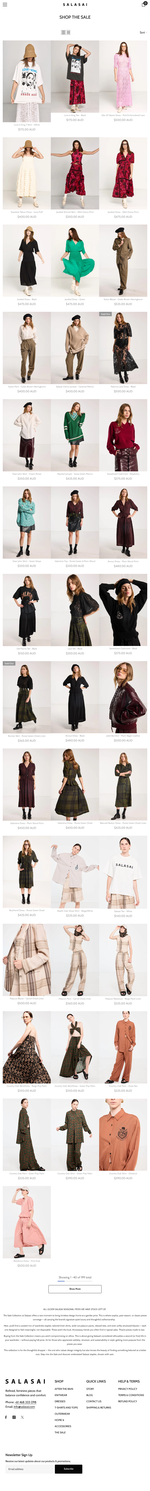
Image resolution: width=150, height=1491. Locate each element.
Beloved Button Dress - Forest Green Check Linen (123, 823)
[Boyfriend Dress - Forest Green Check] (27, 872)
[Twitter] (22, 1417)
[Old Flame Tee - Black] (27, 610)
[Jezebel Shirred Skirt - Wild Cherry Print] (75, 173)
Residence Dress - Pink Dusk (27, 1261)
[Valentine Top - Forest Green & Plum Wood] (75, 522)
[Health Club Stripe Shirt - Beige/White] (75, 872)
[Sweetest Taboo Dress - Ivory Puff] (27, 173)
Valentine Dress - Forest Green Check (75, 823)
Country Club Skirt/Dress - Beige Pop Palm (27, 1086)
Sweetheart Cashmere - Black (123, 648)
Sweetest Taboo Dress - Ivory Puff (27, 212)
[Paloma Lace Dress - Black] (123, 348)
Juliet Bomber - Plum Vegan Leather (123, 735)
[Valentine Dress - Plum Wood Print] (27, 784)
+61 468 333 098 (25, 1402)
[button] (63, 32)
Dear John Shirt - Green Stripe (27, 561)
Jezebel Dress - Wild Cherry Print (123, 212)
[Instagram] (14, 1417)
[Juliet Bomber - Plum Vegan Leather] (123, 697)
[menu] (5, 4)
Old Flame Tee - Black (27, 648)
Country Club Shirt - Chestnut (123, 1173)
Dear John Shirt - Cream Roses (26, 473)
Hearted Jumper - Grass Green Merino (75, 473)
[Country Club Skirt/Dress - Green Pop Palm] (75, 1047)
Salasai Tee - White (123, 911)
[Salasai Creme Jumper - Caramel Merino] (75, 348)
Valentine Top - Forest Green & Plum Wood (75, 561)
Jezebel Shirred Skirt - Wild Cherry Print (75, 212)
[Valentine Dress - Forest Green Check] (75, 784)
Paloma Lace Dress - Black (123, 386)
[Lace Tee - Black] (75, 610)
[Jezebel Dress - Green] (75, 261)
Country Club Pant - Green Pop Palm (27, 1173)
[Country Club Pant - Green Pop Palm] (27, 1134)
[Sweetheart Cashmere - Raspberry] (123, 435)
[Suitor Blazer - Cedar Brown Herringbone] (123, 261)
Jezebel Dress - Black (27, 299)
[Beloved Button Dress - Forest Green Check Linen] (123, 784)
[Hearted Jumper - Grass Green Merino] (75, 435)
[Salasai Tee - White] (123, 872)
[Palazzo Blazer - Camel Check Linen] (27, 960)
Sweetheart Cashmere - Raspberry (123, 473)
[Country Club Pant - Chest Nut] (123, 1047)
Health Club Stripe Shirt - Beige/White (75, 910)
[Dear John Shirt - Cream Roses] (27, 435)
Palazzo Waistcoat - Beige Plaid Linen (123, 998)
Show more (75, 1289)
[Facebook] (6, 1417)
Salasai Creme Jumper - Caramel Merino (75, 386)
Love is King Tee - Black (75, 115)
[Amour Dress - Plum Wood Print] (123, 522)
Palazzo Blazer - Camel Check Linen (27, 998)
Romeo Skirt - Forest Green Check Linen (27, 736)
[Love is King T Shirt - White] (27, 81)
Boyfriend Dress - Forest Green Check (26, 910)
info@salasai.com (24, 1406)
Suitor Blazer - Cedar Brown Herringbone (123, 299)
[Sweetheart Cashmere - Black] (123, 610)
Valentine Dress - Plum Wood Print (27, 823)
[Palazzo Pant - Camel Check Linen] (75, 960)
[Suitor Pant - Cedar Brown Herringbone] (27, 348)
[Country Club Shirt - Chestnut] (123, 1134)
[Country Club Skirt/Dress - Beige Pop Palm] (27, 1047)
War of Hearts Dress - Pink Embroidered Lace (123, 115)
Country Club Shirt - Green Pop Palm (74, 1173)
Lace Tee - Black (75, 648)
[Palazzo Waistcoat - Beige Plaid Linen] (123, 960)
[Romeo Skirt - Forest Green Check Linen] (27, 697)
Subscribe (69, 1468)
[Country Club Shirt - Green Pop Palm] (75, 1134)
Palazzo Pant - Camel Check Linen (75, 998)
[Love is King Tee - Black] (75, 76)
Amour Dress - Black (75, 735)
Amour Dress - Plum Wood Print (123, 561)
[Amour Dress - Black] (75, 697)
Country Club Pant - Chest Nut (123, 1086)
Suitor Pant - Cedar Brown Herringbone (27, 386)
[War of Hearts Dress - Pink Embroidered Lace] (123, 76)
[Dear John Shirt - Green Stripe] (27, 522)
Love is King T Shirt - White (27, 124)
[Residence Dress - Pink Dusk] (27, 1222)
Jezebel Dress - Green (75, 299)
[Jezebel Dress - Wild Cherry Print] (123, 173)
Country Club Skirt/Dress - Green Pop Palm (75, 1086)
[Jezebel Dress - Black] (27, 261)
